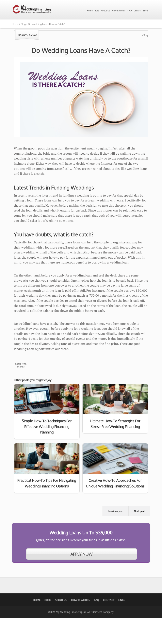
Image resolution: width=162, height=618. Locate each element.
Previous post (115, 510)
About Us (105, 10)
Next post (139, 510)
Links (145, 10)
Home (90, 10)
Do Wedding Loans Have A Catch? (81, 50)
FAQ (129, 10)
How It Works (118, 10)
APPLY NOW (82, 554)
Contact (137, 10)
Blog (97, 10)
